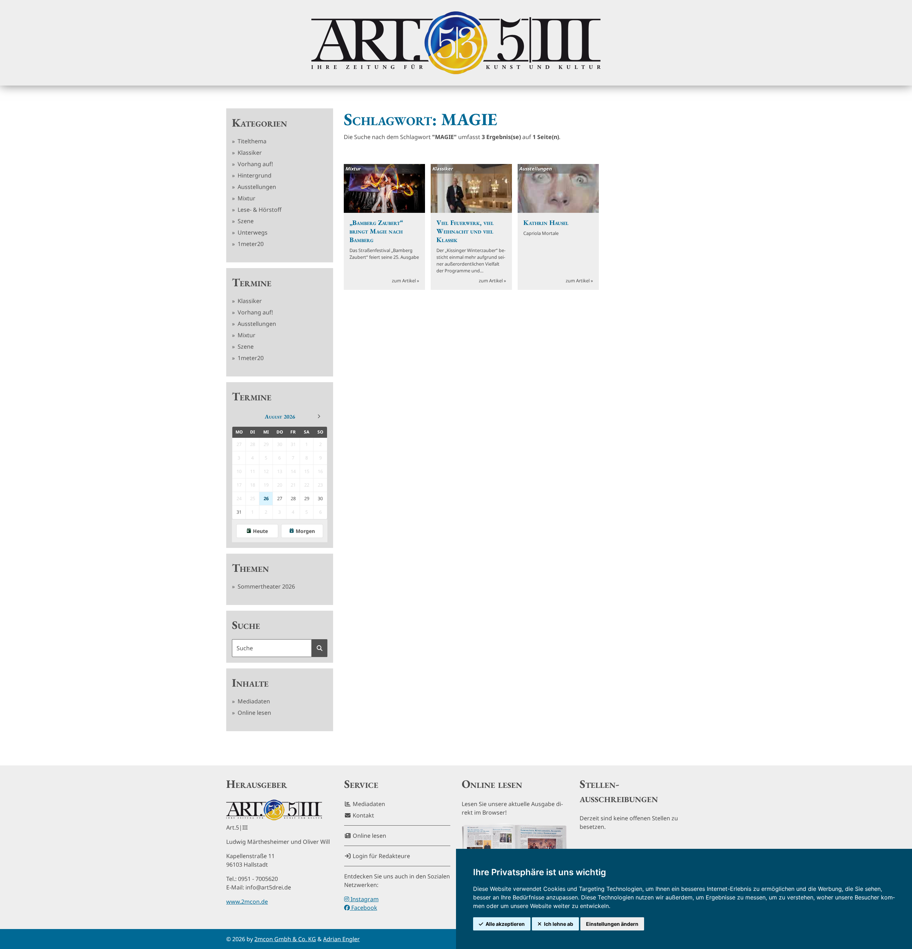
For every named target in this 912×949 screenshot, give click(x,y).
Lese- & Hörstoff (258, 210)
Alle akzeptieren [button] (505, 924)
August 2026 (280, 416)
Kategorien (259, 122)
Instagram (364, 899)
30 (320, 498)
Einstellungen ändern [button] (612, 924)
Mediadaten (253, 701)
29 (306, 498)
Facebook (363, 908)
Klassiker (249, 153)
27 (279, 498)
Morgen (305, 531)
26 (266, 498)
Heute (260, 531)
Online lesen (253, 713)
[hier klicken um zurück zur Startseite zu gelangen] (456, 42)
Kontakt (362, 815)
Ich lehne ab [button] (558, 924)
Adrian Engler (341, 939)
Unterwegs (252, 232)
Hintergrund (253, 175)
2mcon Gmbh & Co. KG (285, 939)
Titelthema (251, 141)
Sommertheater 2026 (265, 586)
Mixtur (245, 198)
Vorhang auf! (254, 164)
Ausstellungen (256, 187)
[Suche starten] (319, 648)
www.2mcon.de (247, 902)
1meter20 (250, 244)
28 (293, 498)
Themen (250, 567)
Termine (251, 282)
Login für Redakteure (380, 856)
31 (239, 512)
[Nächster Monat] (319, 416)
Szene (245, 221)
